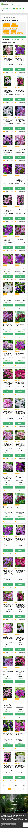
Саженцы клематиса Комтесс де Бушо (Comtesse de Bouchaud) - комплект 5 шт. (8, 703)
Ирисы (14, 28)
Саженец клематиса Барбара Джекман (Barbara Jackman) (8, 149)
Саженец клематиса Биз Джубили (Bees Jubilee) (8, 412)
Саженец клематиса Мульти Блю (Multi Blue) (20, 297)
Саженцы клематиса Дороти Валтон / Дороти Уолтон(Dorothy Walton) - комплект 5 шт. (8, 573)
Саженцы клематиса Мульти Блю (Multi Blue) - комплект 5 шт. (8, 735)
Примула (13, 33)
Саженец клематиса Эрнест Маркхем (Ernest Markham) (20, 90)
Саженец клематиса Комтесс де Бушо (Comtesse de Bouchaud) (8, 210)
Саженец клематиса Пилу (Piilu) (20, 239)
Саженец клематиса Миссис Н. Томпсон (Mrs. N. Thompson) (20, 354)
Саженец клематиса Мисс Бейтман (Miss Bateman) (8, 120)
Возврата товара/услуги (7, 825)
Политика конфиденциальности (8, 823)
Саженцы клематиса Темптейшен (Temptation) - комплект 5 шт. (20, 508)
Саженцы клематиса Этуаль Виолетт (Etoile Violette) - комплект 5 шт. (8, 540)
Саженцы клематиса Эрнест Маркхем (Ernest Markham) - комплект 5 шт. (20, 606)
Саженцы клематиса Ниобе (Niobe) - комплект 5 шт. (20, 571)
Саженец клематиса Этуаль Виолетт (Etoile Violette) (8, 239)
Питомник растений (5, 818)
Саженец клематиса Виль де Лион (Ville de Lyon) (8, 383)
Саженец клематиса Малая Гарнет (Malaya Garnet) (20, 120)
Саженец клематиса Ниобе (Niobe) (20, 383)
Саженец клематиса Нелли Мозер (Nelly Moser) (20, 149)
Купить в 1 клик (9, 72)
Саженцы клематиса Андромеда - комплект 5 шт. (8, 766)
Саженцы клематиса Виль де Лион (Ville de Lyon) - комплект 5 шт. (20, 671)
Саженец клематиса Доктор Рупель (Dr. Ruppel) (8, 325)
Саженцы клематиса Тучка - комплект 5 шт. (20, 476)
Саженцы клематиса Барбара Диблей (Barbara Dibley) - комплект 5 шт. (20, 735)
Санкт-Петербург (12, 1)
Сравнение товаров (8, 8)
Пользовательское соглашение (8, 824)
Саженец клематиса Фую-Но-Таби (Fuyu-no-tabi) (8, 297)
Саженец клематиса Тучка (8, 178)
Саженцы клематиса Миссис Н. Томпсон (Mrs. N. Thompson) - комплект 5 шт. (20, 702)
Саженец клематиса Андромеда (20, 209)
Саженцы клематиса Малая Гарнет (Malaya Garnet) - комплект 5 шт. (8, 671)
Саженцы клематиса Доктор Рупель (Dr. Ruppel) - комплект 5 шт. (8, 508)
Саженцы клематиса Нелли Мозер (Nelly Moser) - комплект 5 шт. (8, 445)
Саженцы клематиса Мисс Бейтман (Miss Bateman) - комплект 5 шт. (20, 413)
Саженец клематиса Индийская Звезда (20, 268)
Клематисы (6, 30)
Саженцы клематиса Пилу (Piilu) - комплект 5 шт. (8, 605)
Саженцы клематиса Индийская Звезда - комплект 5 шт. (20, 59)
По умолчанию (15, 39)
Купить (8, 69)
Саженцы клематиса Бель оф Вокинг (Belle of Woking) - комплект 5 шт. (8, 477)
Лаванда (13, 30)
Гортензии (14, 26)
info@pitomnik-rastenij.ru (17, 810)
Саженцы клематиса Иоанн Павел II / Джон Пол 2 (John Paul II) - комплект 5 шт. (20, 638)
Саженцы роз (6, 23)
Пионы (14, 23)
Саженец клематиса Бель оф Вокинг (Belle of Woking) (8, 354)
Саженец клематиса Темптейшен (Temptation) (20, 325)
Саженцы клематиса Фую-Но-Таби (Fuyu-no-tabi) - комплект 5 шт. (20, 767)
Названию (22, 39)
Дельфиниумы (6, 28)
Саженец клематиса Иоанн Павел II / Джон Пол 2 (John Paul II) (8, 91)
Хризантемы (6, 26)
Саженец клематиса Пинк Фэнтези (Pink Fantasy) (8, 59)
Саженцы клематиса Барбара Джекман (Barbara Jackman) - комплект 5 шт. (20, 540)
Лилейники (5, 33)
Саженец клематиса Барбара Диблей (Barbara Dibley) (8, 268)
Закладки (20, 8)
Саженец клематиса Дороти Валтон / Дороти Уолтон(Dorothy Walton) (20, 179)
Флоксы (20, 33)
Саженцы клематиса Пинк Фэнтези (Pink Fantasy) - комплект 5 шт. (20, 445)
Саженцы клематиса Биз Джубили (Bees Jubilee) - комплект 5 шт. (8, 638)
